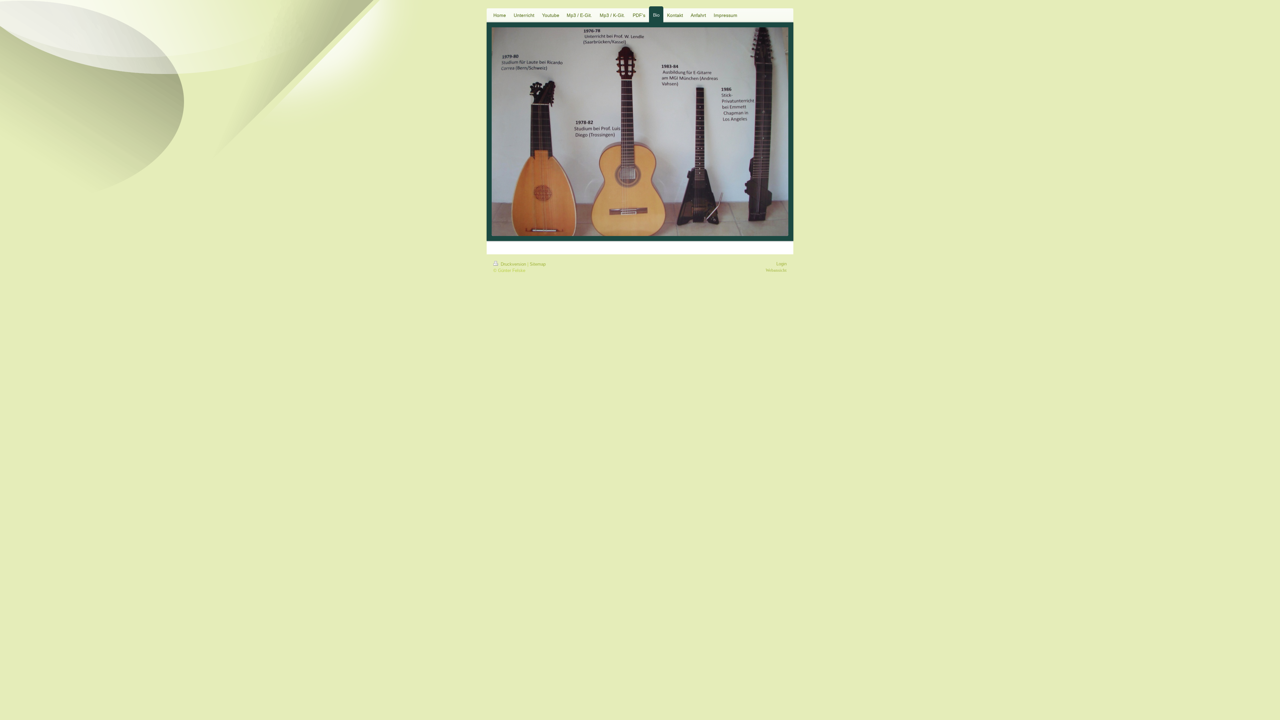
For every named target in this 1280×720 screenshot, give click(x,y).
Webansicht (776, 270)
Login (781, 263)
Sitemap (538, 264)
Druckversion (513, 264)
